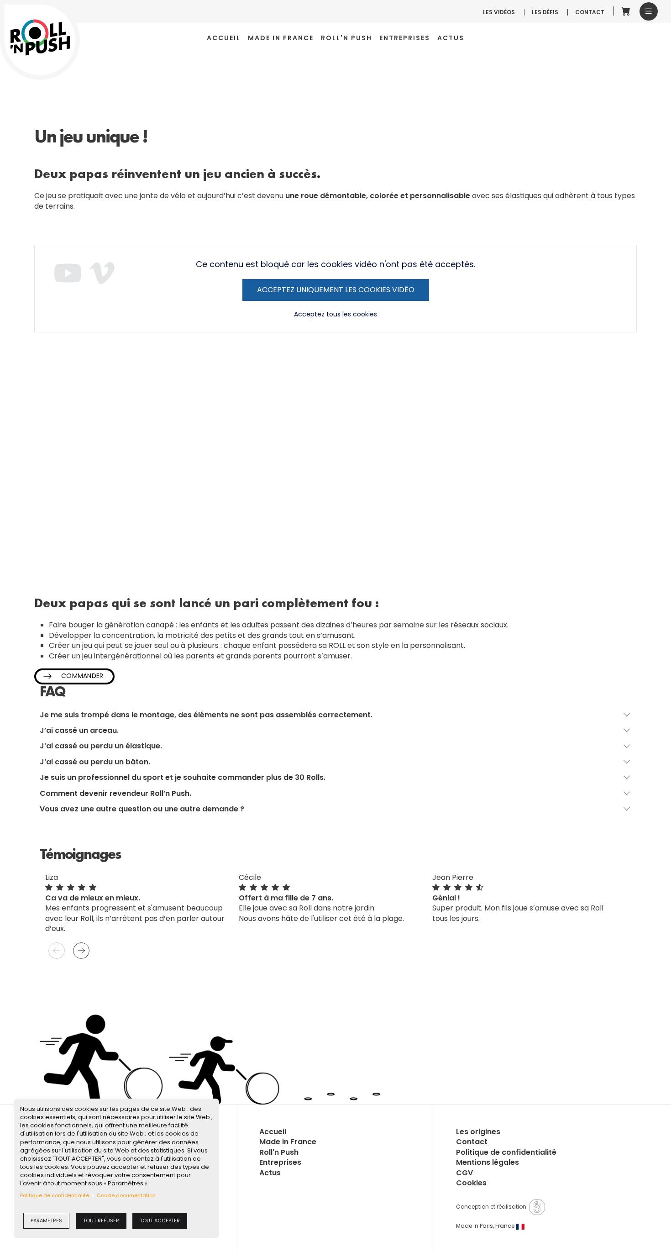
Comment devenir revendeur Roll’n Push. (115, 794)
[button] (649, 11)
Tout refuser (101, 1220)
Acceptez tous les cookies (335, 314)
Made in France (281, 38)
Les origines (478, 1132)
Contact (589, 12)
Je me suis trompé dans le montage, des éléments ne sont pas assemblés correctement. (206, 715)
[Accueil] (40, 37)
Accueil (224, 38)
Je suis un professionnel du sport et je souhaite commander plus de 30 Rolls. (182, 778)
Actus (450, 38)
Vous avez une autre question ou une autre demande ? (142, 809)
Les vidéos (499, 12)
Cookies (471, 1183)
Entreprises (404, 38)
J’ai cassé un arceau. (79, 731)
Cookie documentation (126, 1195)
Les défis (545, 12)
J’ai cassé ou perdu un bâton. (95, 762)
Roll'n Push (346, 38)
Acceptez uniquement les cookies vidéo (335, 289)
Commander (82, 675)
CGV (464, 1173)
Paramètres (46, 1220)
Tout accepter (160, 1220)
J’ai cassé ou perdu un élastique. (101, 746)
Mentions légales (487, 1162)
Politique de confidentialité (54, 1195)
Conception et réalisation (492, 1206)
